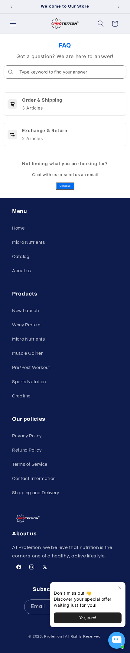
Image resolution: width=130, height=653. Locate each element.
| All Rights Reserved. (82, 636)
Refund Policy (26, 450)
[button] (13, 24)
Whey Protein (26, 325)
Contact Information (34, 478)
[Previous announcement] (11, 6)
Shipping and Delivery (35, 493)
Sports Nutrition (29, 382)
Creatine (21, 396)
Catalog (20, 256)
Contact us (65, 185)
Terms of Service (29, 464)
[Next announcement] (118, 6)
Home (18, 228)
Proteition (53, 636)
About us (21, 271)
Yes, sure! (87, 617)
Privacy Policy (27, 436)
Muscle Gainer (27, 353)
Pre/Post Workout (31, 367)
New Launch (25, 311)
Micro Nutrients (28, 242)
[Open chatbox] (116, 640)
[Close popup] (119, 587)
